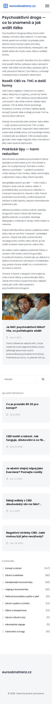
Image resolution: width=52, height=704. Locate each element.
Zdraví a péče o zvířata (17, 603)
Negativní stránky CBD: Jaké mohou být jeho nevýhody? (25, 534)
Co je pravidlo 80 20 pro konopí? (22, 406)
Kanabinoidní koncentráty (19, 582)
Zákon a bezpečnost (16, 610)
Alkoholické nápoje (15, 624)
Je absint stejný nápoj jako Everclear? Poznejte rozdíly (24, 470)
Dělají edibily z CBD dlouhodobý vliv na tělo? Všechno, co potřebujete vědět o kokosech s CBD (23, 502)
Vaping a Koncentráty (16, 589)
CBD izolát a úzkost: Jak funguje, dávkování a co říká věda (25, 438)
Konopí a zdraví (13, 568)
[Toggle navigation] (47, 5)
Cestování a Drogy (15, 631)
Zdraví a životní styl (15, 617)
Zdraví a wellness (14, 575)
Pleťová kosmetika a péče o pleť (22, 596)
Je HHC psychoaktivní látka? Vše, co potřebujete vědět (25, 329)
